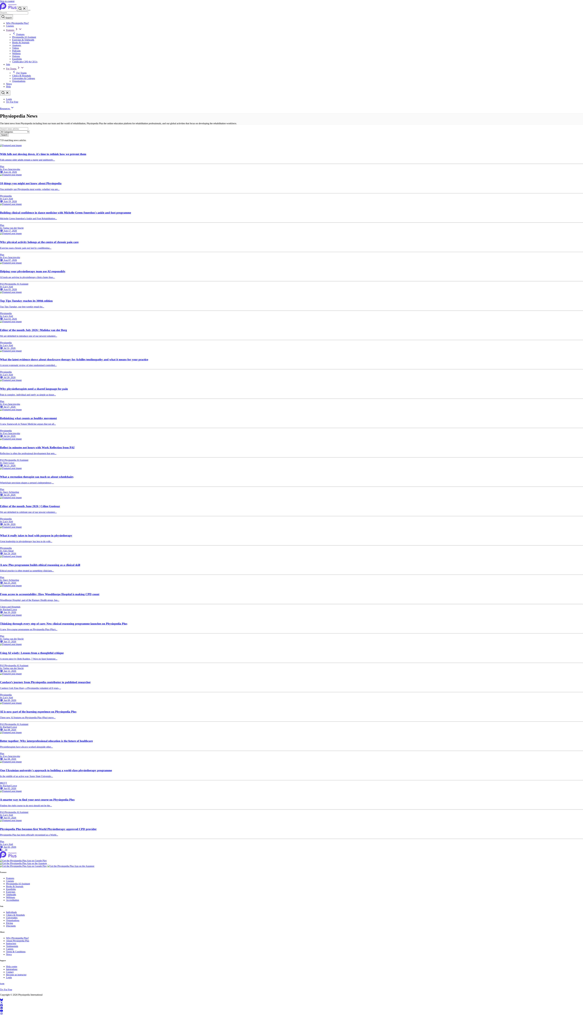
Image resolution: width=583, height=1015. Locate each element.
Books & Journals (20, 42)
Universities (11, 917)
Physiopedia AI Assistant (24, 37)
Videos (15, 48)
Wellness (16, 53)
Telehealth (11, 894)
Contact (10, 972)
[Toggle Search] (22, 8)
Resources (5, 108)
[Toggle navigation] (29, 10)
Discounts (11, 926)
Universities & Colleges (23, 78)
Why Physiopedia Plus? (17, 23)
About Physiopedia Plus (17, 940)
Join (8, 64)
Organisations (18, 81)
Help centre (11, 966)
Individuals (11, 912)
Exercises (10, 892)
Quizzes (16, 56)
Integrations (11, 969)
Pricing (9, 923)
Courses (10, 26)
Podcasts (16, 50)
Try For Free (12, 102)
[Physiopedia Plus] (8, 9)
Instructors (11, 943)
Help (8, 86)
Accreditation (12, 900)
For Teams (11, 68)
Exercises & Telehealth (23, 40)
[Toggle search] (5, 92)
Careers (9, 949)
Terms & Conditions (16, 951)
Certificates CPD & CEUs (24, 61)
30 (6, 849)
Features (10, 30)
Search (8, 18)
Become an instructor (16, 974)
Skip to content (7, 1)
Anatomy (16, 45)
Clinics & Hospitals (21, 75)
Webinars (10, 897)
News (9, 84)
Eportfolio (17, 59)
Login (9, 99)
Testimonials (12, 946)
